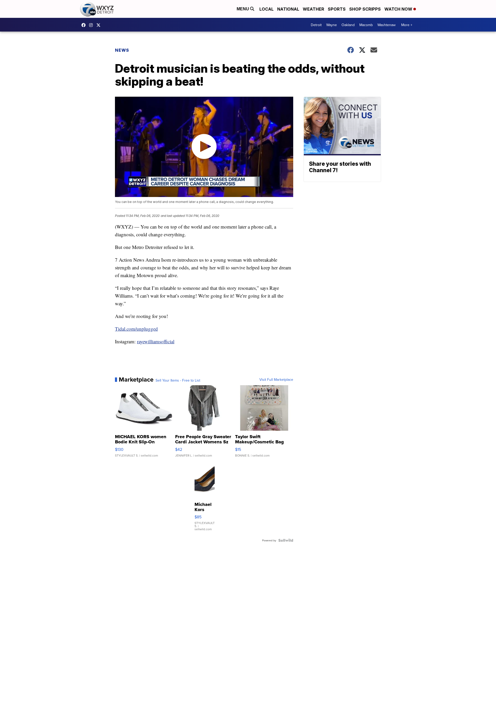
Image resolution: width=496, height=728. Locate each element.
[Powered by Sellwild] (285, 540)
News (122, 50)
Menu (243, 9)
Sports (337, 9)
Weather (313, 9)
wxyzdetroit (84, 25)
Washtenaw (386, 24)
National (288, 9)
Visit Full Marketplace (276, 379)
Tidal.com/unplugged (136, 328)
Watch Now (398, 9)
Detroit (316, 24)
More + (406, 24)
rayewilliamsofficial (155, 341)
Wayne (331, 24)
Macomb (366, 24)
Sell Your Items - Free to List (178, 380)
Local (266, 9)
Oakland (348, 24)
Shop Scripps (365, 9)
